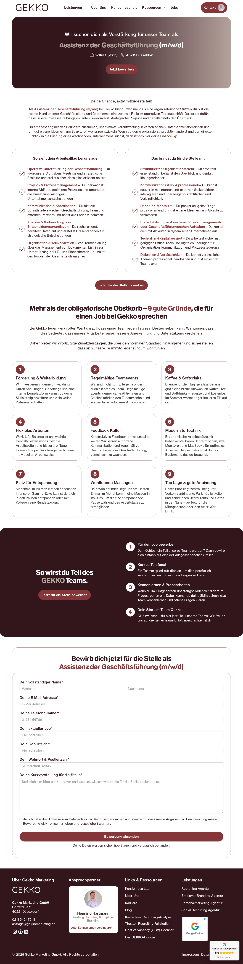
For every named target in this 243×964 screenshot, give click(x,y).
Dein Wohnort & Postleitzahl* (44, 759)
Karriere (131, 903)
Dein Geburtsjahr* (35, 744)
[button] (75, 7)
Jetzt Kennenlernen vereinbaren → (93, 927)
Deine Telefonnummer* (39, 713)
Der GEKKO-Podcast (141, 937)
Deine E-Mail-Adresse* (39, 698)
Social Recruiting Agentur (200, 910)
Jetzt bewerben (121, 69)
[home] (32, 7)
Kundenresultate (124, 8)
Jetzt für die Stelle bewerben (121, 285)
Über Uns (98, 8)
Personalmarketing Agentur (202, 903)
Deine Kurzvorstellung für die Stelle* (51, 775)
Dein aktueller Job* (36, 728)
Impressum (190, 954)
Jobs (174, 8)
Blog (128, 910)
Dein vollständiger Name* (41, 682)
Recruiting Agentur (195, 888)
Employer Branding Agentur (202, 896)
